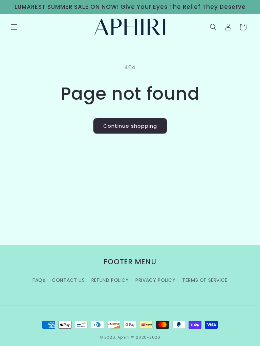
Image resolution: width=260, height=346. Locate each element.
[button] (14, 27)
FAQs (38, 280)
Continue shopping (130, 125)
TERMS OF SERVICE (205, 280)
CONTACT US (68, 280)
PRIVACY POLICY (155, 280)
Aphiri (123, 337)
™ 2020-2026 (145, 337)
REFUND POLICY (110, 280)
